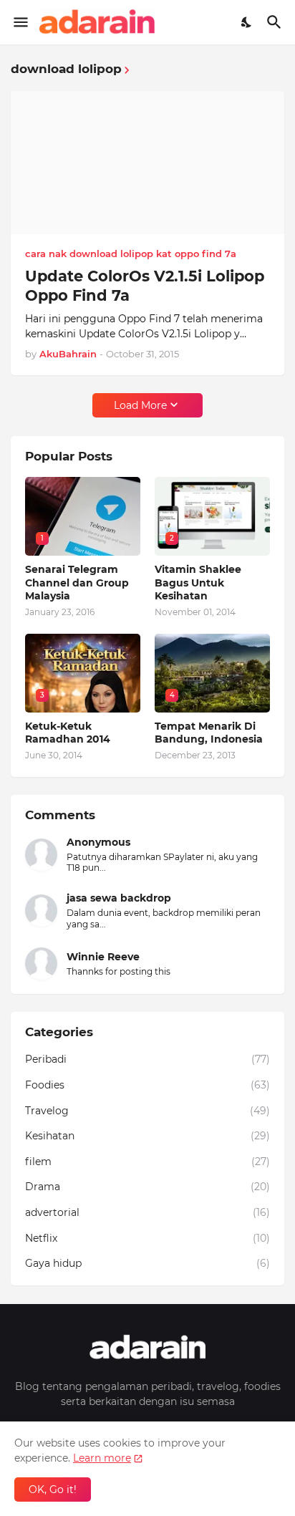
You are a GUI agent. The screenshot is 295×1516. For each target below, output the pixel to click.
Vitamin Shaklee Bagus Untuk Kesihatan (198, 582)
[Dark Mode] (247, 22)
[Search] (276, 22)
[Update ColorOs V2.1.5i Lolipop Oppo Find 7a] (147, 162)
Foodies (147, 1084)
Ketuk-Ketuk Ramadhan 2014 (67, 732)
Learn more (102, 1458)
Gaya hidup (147, 1263)
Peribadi (147, 1059)
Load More (140, 405)
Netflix (147, 1238)
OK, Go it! (53, 1489)
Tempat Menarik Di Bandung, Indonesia (209, 732)
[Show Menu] (19, 22)
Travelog (147, 1110)
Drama (147, 1186)
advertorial (147, 1212)
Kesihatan (147, 1135)
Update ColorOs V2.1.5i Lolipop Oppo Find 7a (144, 285)
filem (147, 1161)
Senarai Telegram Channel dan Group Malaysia (77, 582)
